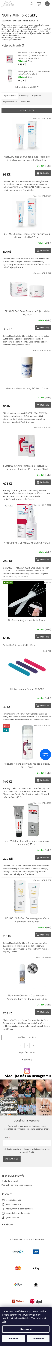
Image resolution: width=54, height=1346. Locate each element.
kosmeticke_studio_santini (18, 1213)
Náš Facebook (37, 1239)
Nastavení (26, 1329)
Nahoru (28, 1059)
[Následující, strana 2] (27, 1045)
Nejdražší (36, 95)
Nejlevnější (24, 95)
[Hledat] (31, 4)
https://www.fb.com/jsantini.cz (19, 1208)
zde (4, 1321)
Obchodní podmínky (11, 1181)
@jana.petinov (12, 1217)
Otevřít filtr (27, 110)
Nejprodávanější (10, 101)
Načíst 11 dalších (27, 1037)
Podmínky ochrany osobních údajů (17, 1185)
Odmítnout (14, 1338)
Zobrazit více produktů (25, 87)
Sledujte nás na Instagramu (28, 1076)
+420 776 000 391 (13, 1204)
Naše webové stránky (20, 1239)
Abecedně (25, 101)
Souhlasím (38, 1338)
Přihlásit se (11, 1159)
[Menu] (47, 4)
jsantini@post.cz (13, 1200)
